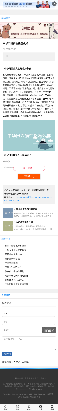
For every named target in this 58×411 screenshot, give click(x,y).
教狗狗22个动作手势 (14, 271)
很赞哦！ (28, 176)
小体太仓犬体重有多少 (15, 250)
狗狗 (40, 409)
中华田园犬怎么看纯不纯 (16, 284)
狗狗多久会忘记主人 (14, 280)
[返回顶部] (52, 367)
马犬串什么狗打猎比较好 (16, 275)
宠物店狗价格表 (12, 258)
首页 (5, 409)
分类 (17, 409)
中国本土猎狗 (11, 263)
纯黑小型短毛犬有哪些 (15, 246)
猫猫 (52, 409)
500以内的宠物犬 (13, 267)
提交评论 (7, 354)
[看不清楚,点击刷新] (49, 330)
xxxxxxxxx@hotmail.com (31, 389)
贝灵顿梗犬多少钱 (13, 254)
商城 (29, 409)
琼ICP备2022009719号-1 (29, 397)
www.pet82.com (21, 394)
